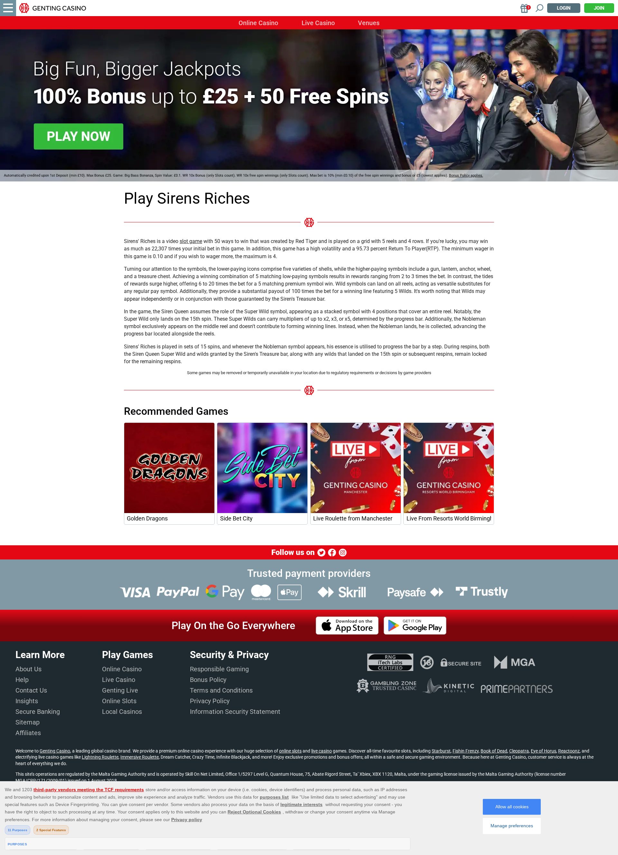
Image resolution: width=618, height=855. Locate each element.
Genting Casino (55, 750)
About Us (28, 669)
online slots (290, 750)
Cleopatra (519, 750)
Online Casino (258, 23)
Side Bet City (236, 518)
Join (599, 8)
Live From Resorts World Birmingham (449, 518)
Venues (368, 23)
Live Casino (318, 23)
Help (22, 680)
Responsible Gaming (219, 669)
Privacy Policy (209, 701)
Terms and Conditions (221, 690)
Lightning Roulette (100, 757)
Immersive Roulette (139, 757)
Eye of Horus (543, 750)
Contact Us (31, 690)
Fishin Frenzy (466, 750)
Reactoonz (569, 750)
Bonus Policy (208, 680)
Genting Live (120, 690)
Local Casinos (122, 711)
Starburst (441, 750)
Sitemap (27, 722)
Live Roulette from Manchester (352, 518)
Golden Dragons (147, 518)
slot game (191, 241)
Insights (26, 701)
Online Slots (119, 701)
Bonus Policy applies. (466, 175)
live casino (321, 750)
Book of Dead (494, 750)
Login (564, 8)
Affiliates (28, 733)
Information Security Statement (235, 711)
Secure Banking (37, 711)
